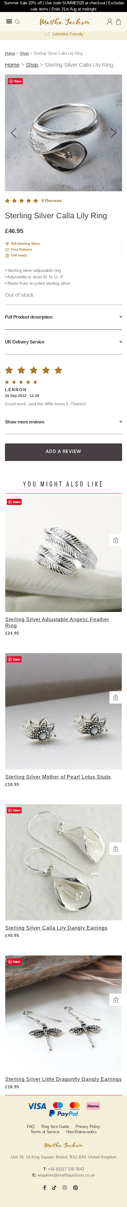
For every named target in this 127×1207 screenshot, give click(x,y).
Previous (13, 132)
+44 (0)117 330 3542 (66, 1169)
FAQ (31, 1126)
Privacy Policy (88, 1126)
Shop (24, 53)
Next (113, 132)
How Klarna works (81, 1132)
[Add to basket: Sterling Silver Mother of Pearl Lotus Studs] (115, 697)
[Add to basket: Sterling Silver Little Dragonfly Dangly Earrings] (115, 1000)
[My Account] (109, 21)
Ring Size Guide (55, 1126)
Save (18, 81)
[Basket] (118, 21)
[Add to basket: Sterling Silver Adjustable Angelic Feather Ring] (115, 540)
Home (10, 53)
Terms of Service (45, 1132)
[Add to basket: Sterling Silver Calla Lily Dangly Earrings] (115, 848)
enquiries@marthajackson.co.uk (66, 1175)
